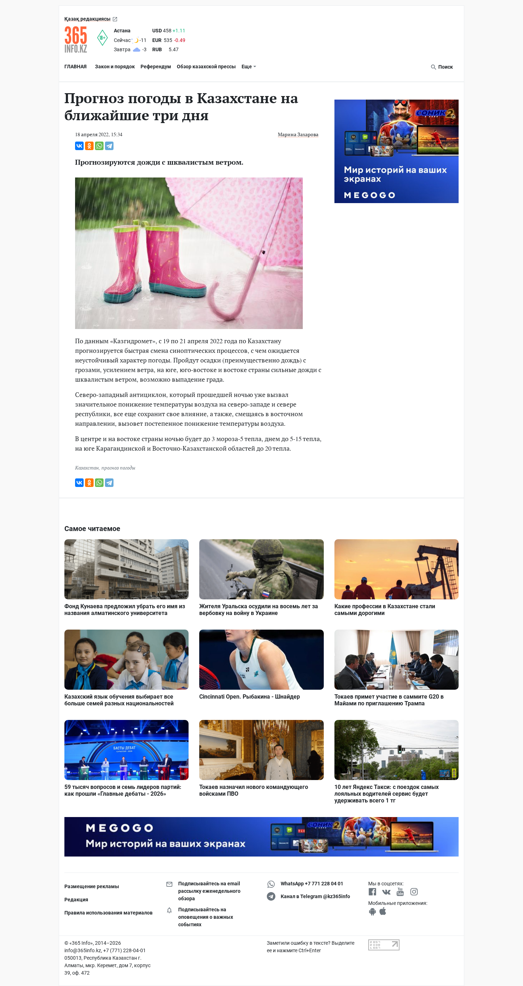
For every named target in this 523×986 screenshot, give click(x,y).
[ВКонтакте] (79, 146)
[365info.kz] (80, 39)
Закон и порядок (115, 66)
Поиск (445, 67)
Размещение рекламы (91, 886)
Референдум (156, 66)
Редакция (76, 899)
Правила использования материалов (108, 913)
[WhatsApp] (99, 146)
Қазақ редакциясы (87, 19)
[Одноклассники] (89, 146)
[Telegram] (109, 146)
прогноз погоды (118, 467)
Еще (247, 66)
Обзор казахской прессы (206, 66)
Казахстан (87, 467)
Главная (75, 66)
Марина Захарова (298, 134)
